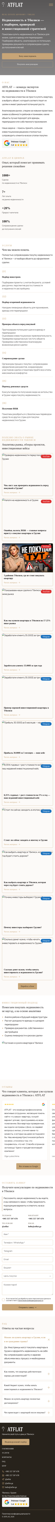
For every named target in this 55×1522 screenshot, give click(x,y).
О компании (8, 1449)
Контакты (6, 1457)
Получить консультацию (27, 64)
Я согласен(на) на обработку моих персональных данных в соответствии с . (28, 1300)
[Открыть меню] (51, 5)
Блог (4, 1466)
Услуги (5, 1453)
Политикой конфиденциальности (30, 1300)
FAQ (3, 1462)
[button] (27, 1339)
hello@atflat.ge (34, 1226)
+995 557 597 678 (10, 1219)
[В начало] (12, 4)
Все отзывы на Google (28, 1166)
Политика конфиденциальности (16, 1513)
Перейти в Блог (27, 986)
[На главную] (12, 1429)
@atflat (5, 1226)
